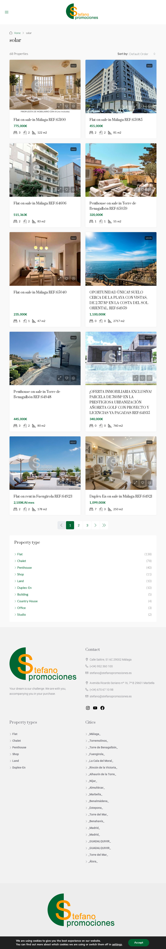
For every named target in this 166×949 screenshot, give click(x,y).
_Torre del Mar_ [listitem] (98, 814)
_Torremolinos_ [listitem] (98, 740)
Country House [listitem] (27, 601)
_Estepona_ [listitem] (95, 807)
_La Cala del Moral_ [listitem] (100, 760)
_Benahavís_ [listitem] (96, 821)
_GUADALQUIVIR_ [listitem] (99, 841)
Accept (138, 943)
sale (73, 65)
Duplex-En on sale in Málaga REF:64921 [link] (120, 496)
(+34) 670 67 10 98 (101, 689)
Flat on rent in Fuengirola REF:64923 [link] (43, 496)
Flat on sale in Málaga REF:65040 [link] (40, 292)
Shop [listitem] (20, 574)
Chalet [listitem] (21, 561)
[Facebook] (102, 707)
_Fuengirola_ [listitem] (96, 754)
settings (117, 944)
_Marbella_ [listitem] (95, 794)
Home (17, 33)
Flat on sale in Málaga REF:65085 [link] (116, 120)
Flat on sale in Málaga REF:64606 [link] (40, 203)
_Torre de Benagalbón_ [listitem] (103, 747)
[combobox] (142, 54)
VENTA (149, 238)
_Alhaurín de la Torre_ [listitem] (102, 774)
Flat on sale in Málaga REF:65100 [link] (40, 120)
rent (73, 442)
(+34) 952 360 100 (101, 666)
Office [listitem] (21, 608)
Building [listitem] (22, 594)
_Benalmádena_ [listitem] (98, 801)
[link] (45, 86)
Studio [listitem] (21, 614)
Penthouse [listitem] (24, 567)
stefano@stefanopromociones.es (111, 673)
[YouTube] (95, 707)
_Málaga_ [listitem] (94, 734)
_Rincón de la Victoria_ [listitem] (102, 767)
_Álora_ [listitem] (93, 861)
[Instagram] (87, 707)
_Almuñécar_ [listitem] (96, 787)
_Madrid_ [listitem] (94, 827)
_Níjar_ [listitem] (92, 781)
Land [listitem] (20, 581)
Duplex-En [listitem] (24, 587)
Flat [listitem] (20, 554)
